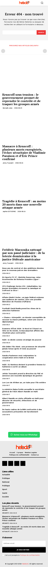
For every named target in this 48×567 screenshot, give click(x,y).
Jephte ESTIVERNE (9, 211)
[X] (16, 463)
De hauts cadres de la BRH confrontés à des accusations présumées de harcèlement (22, 410)
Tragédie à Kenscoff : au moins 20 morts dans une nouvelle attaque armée (24, 204)
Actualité (6, 531)
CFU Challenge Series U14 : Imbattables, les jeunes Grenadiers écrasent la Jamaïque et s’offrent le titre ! (21, 288)
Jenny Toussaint (8, 163)
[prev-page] (3, 51)
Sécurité (5, 513)
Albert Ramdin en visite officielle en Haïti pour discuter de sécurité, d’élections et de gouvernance (23, 400)
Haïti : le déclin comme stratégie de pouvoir (21, 340)
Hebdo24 (25, 564)
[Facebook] (4, 463)
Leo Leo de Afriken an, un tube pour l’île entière (24, 382)
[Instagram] (10, 463)
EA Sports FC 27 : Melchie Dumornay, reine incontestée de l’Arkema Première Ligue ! (21, 278)
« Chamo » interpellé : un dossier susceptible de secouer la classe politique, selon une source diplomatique (24, 319)
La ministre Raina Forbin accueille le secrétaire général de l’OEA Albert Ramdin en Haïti (23, 390)
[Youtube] (22, 463)
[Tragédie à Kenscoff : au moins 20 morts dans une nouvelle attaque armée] (24, 182)
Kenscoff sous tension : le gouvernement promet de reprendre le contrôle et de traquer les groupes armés (21, 99)
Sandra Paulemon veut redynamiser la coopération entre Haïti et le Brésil (19, 356)
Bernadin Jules (7, 108)
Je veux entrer (23, 550)
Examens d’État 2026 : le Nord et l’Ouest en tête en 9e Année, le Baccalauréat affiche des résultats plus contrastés (23, 331)
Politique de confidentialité (29, 555)
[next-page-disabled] (45, 51)
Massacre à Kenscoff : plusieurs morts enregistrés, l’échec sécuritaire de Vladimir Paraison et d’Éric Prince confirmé (24, 152)
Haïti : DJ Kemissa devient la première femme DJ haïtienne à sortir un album (23, 366)
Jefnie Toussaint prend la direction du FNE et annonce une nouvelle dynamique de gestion (22, 374)
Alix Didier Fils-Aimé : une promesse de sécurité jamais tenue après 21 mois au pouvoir (23, 348)
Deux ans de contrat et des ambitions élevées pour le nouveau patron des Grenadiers (23, 269)
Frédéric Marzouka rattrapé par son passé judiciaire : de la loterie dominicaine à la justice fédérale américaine (23, 254)
